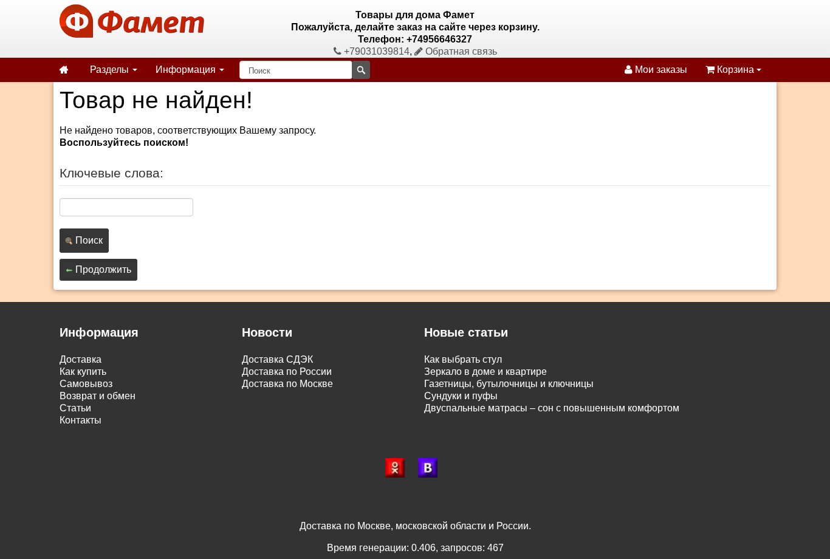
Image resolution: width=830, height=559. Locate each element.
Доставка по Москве (287, 384)
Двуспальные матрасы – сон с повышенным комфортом (551, 408)
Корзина (735, 69)
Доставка (80, 359)
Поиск (88, 240)
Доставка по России (287, 371)
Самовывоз (86, 384)
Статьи (75, 408)
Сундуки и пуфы (461, 396)
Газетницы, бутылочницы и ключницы (509, 384)
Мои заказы (660, 69)
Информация (187, 69)
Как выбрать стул (463, 359)
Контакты (80, 420)
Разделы (110, 69)
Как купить (83, 371)
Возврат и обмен (97, 396)
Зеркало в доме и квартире (485, 371)
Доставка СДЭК (277, 359)
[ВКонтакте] (431, 468)
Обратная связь (460, 51)
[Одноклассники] (398, 468)
